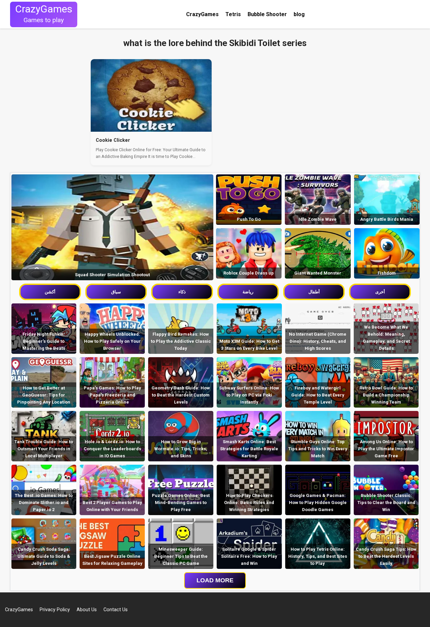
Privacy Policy (55, 610)
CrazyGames (202, 14)
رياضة (248, 291)
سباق (116, 291)
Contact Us (115, 610)
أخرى (380, 291)
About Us (87, 610)
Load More (215, 580)
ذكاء (182, 291)
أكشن (50, 291)
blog (299, 14)
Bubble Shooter (267, 14)
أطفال (314, 291)
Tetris (233, 14)
